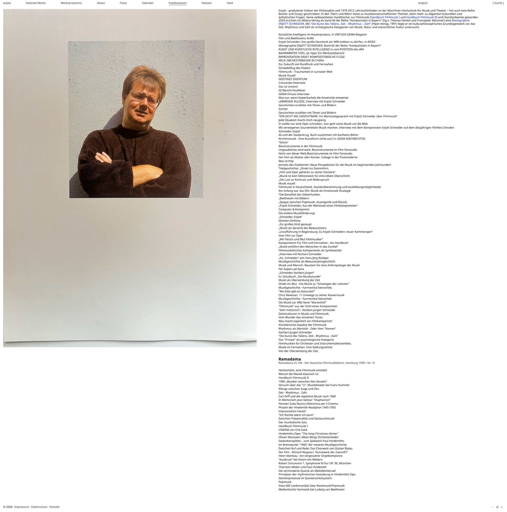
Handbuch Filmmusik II (421, 17)
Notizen (207, 3)
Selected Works (36, 3)
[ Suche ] (498, 3)
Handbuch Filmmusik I (385, 17)
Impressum (21, 507)
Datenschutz (39, 507)
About (101, 3)
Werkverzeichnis (71, 3)
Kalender (148, 3)
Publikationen (178, 3)
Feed (230, 3)
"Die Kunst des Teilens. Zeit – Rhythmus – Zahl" (341, 24)
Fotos (123, 3)
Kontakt (54, 507)
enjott (7, 3)
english (423, 3)
